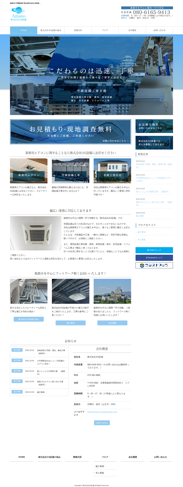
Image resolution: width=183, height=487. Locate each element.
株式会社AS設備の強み (28, 319)
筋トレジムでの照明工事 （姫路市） (153, 190)
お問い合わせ (102, 423)
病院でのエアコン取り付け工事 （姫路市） (154, 202)
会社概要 (112, 323)
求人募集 (142, 239)
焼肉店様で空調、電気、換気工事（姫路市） (154, 164)
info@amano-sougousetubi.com (102, 412)
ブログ (105, 457)
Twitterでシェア (155, 250)
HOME (21, 457)
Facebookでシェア (154, 258)
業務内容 (77, 457)
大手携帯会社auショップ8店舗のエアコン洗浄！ (153, 178)
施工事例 (71, 323)
